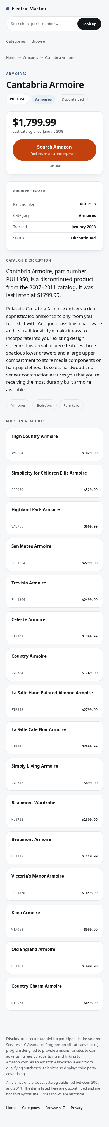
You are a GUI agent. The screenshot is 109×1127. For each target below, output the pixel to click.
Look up (89, 23)
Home (11, 57)
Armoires (30, 57)
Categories (16, 41)
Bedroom (45, 405)
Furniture (71, 405)
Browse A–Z (55, 1107)
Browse (38, 41)
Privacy (77, 1107)
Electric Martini (29, 8)
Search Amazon (54, 150)
